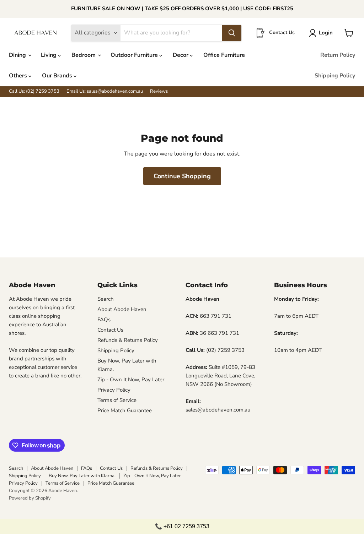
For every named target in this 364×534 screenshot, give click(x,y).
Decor (181, 55)
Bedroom (84, 55)
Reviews (159, 91)
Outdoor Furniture (135, 55)
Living (49, 55)
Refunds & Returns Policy (127, 340)
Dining (18, 55)
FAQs (104, 319)
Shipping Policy (335, 76)
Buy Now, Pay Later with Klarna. (82, 476)
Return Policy (337, 55)
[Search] (231, 33)
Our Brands (58, 76)
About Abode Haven (121, 309)
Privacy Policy (113, 389)
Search (105, 299)
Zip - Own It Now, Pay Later (130, 379)
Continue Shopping (182, 176)
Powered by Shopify (30, 498)
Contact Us (110, 329)
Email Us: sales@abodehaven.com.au (104, 91)
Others (18, 76)
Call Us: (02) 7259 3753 (34, 91)
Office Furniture (224, 55)
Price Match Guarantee (124, 410)
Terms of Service (116, 400)
